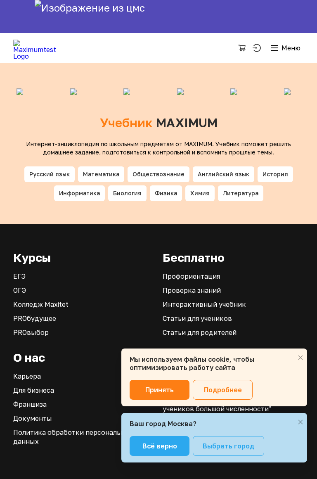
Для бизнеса (33, 390)
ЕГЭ (19, 276)
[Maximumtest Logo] (37, 48)
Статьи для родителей (200, 332)
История (275, 174)
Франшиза (30, 404)
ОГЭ (19, 290)
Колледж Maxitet (41, 304)
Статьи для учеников (197, 318)
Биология (127, 193)
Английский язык (223, 174)
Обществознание (158, 174)
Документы (32, 418)
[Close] (300, 357)
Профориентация (191, 276)
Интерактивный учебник (204, 304)
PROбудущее (34, 318)
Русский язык (49, 174)
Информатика (79, 193)
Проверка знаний (192, 290)
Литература (240, 193)
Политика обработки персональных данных (73, 437)
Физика (166, 193)
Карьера (27, 376)
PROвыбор (31, 332)
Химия (200, 193)
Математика (101, 174)
